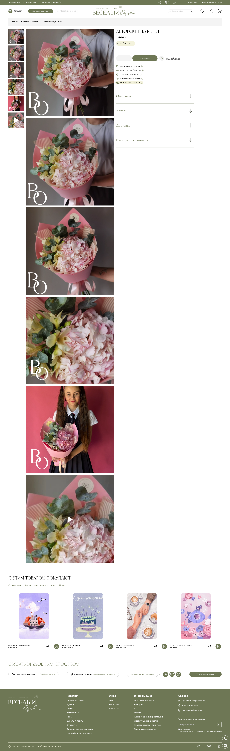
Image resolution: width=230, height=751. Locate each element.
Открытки (72, 725)
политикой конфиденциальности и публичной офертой (201, 731)
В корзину (145, 58)
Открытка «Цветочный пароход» (19, 646)
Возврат (138, 705)
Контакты (114, 709)
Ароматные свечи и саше (80, 729)
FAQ (136, 709)
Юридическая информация (148, 717)
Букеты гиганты (75, 721)
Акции (70, 709)
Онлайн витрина (75, 701)
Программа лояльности (146, 729)
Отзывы (138, 713)
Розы (69, 717)
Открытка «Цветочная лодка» (181, 646)
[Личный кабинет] (211, 11)
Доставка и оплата (144, 701)
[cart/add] (56, 647)
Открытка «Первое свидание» (125, 646)
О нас (112, 696)
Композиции (73, 713)
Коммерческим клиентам (147, 725)
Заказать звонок (40, 11)
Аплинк (58, 746)
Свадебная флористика (79, 733)
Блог (111, 701)
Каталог (72, 696)
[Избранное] (202, 11)
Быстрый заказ (173, 58)
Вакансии (114, 705)
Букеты (70, 705)
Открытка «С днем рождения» (71, 646)
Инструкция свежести (146, 721)
